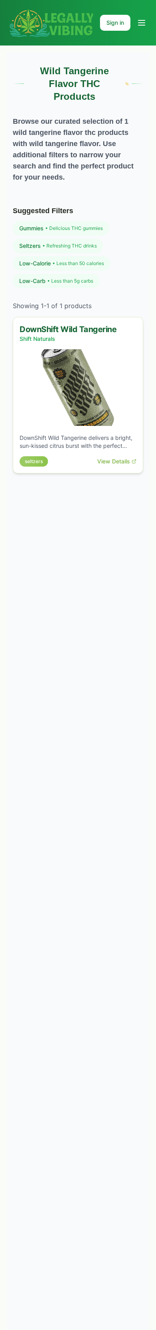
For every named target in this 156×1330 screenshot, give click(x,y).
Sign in (115, 22)
